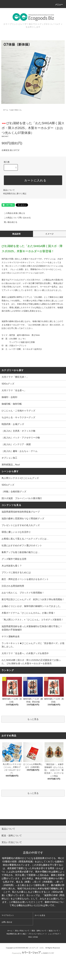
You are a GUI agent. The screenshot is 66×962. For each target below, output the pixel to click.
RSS (30, 937)
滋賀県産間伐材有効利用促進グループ (21, 511)
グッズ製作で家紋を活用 (14, 559)
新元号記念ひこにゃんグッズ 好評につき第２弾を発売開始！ (33, 599)
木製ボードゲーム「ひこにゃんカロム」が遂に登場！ (28, 613)
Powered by (16, 953)
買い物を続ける (10, 222)
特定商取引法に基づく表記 (14, 193)
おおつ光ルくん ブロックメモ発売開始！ (23, 592)
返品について (9, 190)
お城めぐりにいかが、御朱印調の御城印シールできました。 (32, 606)
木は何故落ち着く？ (12, 565)
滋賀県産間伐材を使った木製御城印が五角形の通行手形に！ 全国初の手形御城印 (33, 628)
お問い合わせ (7, 922)
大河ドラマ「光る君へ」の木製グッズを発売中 (25, 653)
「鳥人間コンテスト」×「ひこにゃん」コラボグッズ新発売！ (32, 619)
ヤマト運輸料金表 (11, 636)
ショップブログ (53, 934)
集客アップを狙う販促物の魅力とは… (21, 552)
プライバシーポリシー (36, 934)
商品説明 (16, 234)
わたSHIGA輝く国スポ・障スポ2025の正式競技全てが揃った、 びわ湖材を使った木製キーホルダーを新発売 (31, 662)
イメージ (49, 234)
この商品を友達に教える (14, 213)
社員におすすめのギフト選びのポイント (22, 545)
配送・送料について (39, 931)
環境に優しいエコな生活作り (16, 532)
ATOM (35, 937)
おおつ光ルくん (16, 110)
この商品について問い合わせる (17, 218)
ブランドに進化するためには (16, 572)
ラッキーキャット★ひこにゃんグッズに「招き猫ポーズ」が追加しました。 (33, 645)
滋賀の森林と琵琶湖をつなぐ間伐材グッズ (23, 518)
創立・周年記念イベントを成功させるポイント (25, 579)
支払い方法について (22, 931)
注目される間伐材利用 (13, 586)
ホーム (5, 110)
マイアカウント (8, 915)
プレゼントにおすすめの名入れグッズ (21, 525)
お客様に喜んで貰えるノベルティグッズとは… (25, 538)
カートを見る (40, 915)
